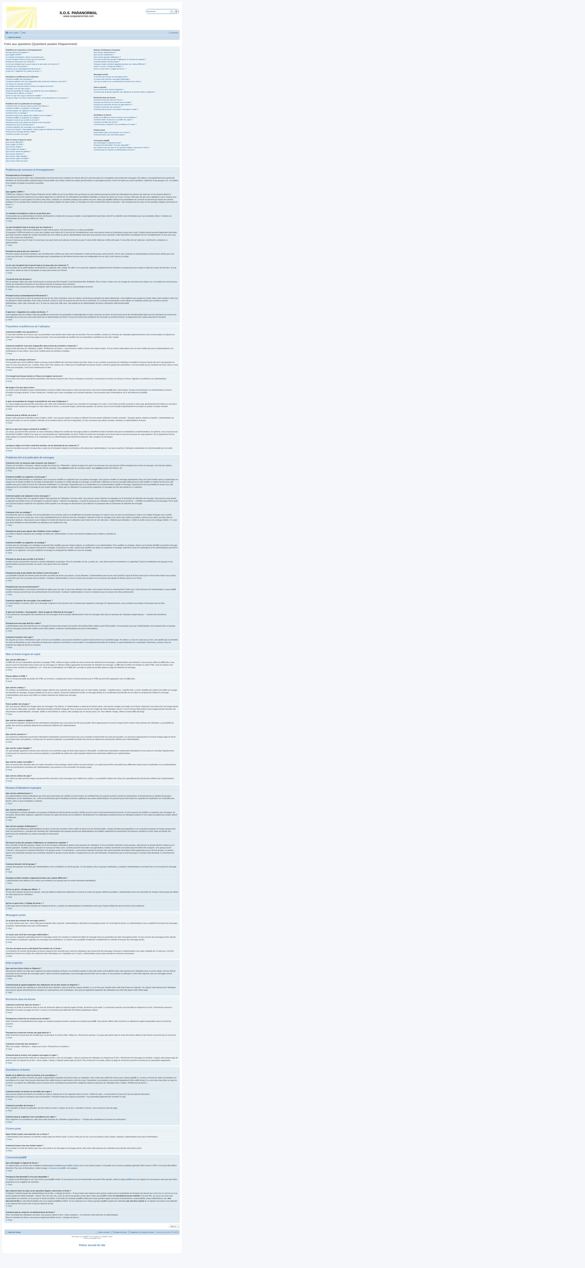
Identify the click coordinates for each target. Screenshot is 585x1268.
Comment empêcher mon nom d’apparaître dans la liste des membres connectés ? (36, 81)
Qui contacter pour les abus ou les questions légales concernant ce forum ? (122, 147)
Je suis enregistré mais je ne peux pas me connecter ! (26, 59)
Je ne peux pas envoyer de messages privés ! (111, 77)
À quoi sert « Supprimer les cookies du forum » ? (24, 71)
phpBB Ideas (130, 1179)
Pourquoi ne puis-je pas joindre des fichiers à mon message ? (28, 122)
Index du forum (14, 1232)
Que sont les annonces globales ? (18, 151)
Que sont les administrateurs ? (105, 52)
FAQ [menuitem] (23, 33)
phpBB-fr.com (96, 1238)
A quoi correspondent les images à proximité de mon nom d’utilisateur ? (32, 91)
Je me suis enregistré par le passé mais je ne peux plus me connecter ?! (32, 64)
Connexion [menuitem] (174, 33)
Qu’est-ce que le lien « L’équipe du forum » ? (110, 69)
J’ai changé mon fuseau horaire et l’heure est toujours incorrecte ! (30, 86)
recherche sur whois (161, 1193)
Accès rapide (13, 33)
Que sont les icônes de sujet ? (17, 161)
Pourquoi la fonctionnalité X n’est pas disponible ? (112, 145)
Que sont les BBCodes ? (15, 142)
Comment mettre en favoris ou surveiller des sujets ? (113, 120)
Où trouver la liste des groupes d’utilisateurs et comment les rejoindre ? (120, 59)
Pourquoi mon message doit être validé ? (21, 132)
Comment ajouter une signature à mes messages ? (25, 111)
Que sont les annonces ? (15, 154)
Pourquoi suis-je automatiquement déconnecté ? (23, 69)
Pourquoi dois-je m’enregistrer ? (17, 52)
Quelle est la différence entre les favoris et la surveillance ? (115, 117)
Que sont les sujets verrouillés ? (18, 158)
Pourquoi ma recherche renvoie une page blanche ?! (113, 104)
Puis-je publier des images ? (16, 149)
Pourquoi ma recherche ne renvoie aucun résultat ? (113, 102)
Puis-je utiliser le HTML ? (15, 144)
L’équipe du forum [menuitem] (120, 1232)
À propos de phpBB (57, 1168)
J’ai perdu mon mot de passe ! (17, 66)
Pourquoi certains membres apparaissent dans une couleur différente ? (120, 64)
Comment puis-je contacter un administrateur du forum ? (114, 150)
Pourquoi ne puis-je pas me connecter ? (20, 62)
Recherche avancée (176, 11)
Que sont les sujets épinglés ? (17, 156)
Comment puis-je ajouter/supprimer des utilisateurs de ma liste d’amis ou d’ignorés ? (125, 92)
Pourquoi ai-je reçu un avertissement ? (20, 125)
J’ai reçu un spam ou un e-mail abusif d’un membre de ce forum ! (117, 81)
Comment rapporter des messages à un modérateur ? (26, 127)
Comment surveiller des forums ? (106, 122)
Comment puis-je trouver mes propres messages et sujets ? (116, 109)
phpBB (143, 393)
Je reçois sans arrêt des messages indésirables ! (112, 79)
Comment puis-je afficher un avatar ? (19, 93)
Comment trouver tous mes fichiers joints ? (109, 135)
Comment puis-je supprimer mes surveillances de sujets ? (115, 124)
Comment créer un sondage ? (17, 113)
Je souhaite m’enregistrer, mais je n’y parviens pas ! (25, 57)
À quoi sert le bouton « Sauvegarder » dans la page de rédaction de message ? (35, 129)
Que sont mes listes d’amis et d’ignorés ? (109, 89)
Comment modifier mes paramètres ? (19, 79)
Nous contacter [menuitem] (104, 1232)
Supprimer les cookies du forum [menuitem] (142, 1232)
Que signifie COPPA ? (14, 55)
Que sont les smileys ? (14, 147)
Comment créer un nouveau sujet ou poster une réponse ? (27, 106)
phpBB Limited (72, 1165)
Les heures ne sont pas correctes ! (19, 84)
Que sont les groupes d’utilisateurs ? (107, 57)
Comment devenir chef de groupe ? (107, 62)
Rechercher (172, 11)
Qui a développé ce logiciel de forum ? (108, 143)
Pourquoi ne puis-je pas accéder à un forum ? (22, 120)
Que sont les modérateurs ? (104, 55)
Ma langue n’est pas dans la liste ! (18, 89)
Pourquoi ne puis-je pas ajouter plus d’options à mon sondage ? (29, 115)
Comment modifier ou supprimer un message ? (23, 108)
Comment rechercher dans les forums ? (108, 100)
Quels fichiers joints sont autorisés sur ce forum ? (112, 132)
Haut (10, 185)
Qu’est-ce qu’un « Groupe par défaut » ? (109, 66)
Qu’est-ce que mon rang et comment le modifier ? (24, 96)
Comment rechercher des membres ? (108, 107)
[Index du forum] (22, 17)
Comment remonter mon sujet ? (17, 134)
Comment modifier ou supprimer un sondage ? (23, 118)
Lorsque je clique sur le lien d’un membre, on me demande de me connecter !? (37, 98)
